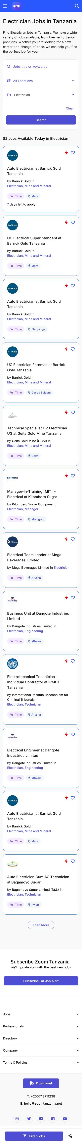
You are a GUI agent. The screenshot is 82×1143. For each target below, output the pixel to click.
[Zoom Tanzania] (16, 6)
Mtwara (36, 641)
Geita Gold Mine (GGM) (29, 441)
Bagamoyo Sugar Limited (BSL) (35, 890)
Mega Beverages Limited (30, 568)
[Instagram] (17, 1119)
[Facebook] (53, 1119)
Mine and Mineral (38, 186)
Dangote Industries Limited (32, 626)
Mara (34, 196)
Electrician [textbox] (22, 95)
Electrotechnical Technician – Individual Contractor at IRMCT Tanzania (33, 682)
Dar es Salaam (41, 392)
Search (41, 120)
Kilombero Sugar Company (32, 504)
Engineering (34, 631)
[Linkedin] (41, 1119)
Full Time (16, 196)
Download (44, 1083)
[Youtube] (65, 1119)
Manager (31, 509)
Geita (34, 455)
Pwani (35, 904)
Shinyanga (38, 329)
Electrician (15, 186)
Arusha (36, 577)
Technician (33, 704)
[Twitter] (29, 1119)
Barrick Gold (21, 181)
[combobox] (44, 95)
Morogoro (37, 519)
